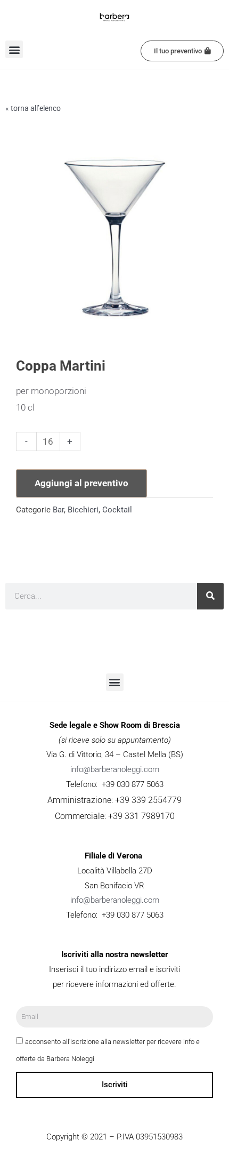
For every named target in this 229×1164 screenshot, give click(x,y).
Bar (58, 510)
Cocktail (117, 510)
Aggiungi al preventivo (81, 483)
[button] (14, 49)
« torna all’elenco (33, 108)
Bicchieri (83, 510)
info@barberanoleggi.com (114, 769)
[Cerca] (210, 596)
